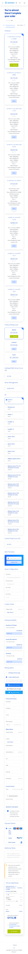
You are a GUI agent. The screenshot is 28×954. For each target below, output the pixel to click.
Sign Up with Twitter (15, 692)
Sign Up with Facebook (15, 685)
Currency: (9, 20)
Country (7, 739)
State (7, 765)
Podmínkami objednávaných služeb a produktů (14, 925)
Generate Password (13, 796)
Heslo (7, 789)
